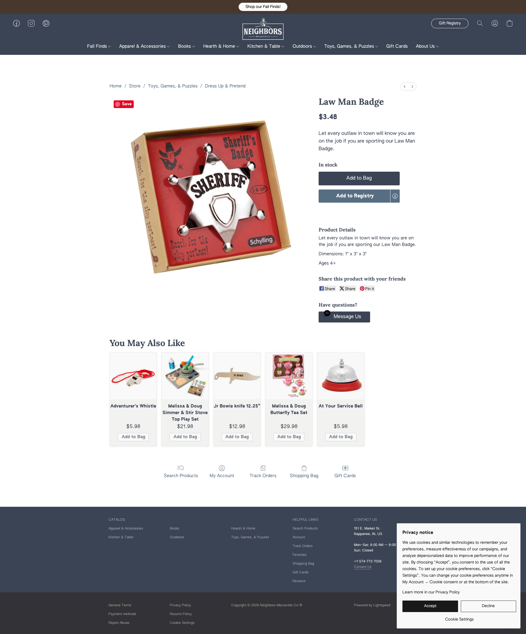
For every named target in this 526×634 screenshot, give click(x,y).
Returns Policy (181, 614)
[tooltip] (395, 196)
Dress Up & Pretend (225, 86)
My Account (222, 476)
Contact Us (362, 567)
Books (185, 46)
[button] (263, 7)
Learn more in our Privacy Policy (431, 592)
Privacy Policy (180, 605)
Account (299, 537)
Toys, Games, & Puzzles (349, 46)
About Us (426, 46)
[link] (459, 617)
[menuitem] (404, 86)
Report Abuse (118, 623)
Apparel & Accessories (143, 46)
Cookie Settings (182, 623)
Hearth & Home (219, 46)
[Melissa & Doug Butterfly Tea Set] (288, 375)
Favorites (300, 555)
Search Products (181, 476)
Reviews (299, 581)
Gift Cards (397, 46)
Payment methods (122, 614)
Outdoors (303, 46)
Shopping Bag (304, 476)
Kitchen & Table (264, 46)
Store (135, 86)
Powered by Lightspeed (372, 605)
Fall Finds (97, 46)
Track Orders (263, 476)
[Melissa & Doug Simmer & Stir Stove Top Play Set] (185, 375)
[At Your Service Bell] (340, 375)
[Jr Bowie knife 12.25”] (237, 375)
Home (116, 86)
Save (127, 104)
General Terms (119, 605)
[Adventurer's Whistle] (133, 375)
